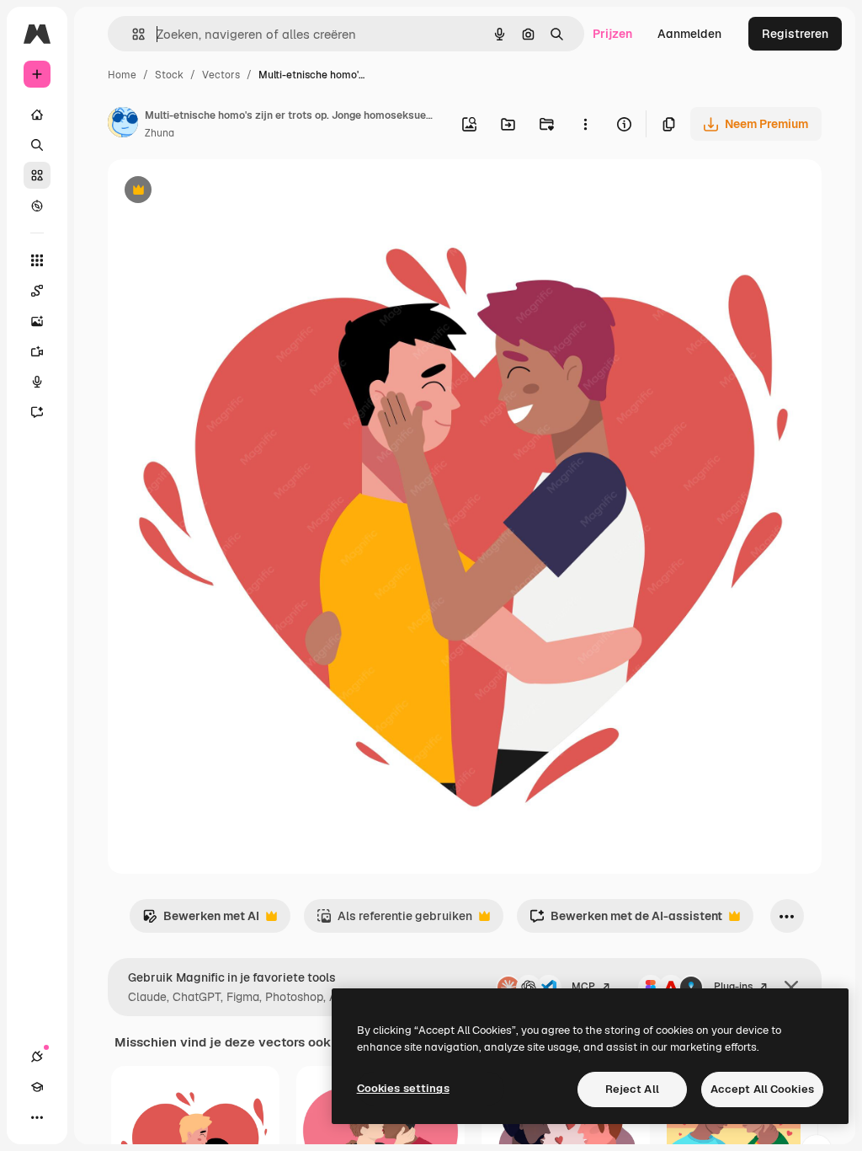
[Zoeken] (37, 144)
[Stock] (37, 175)
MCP (583, 986)
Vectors (221, 75)
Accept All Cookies (762, 1089)
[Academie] (37, 1086)
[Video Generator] (37, 351)
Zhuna (159, 133)
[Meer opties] (585, 124)
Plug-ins (733, 986)
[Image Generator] (37, 321)
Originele (218, 192)
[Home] (37, 114)
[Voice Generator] (37, 381)
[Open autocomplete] (132, 34)
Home (122, 75)
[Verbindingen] (37, 1056)
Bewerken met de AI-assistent (625, 920)
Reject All (632, 1089)
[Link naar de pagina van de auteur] (123, 124)
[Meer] (37, 1117)
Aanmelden (689, 33)
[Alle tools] (37, 260)
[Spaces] (37, 290)
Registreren (795, 33)
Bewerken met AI (200, 920)
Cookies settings (403, 1088)
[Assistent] (37, 412)
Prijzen (612, 33)
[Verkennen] (37, 205)
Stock (169, 75)
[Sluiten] (791, 987)
